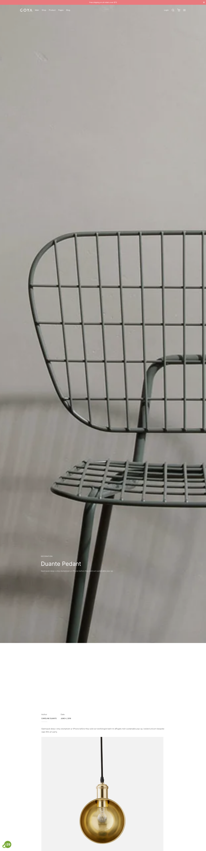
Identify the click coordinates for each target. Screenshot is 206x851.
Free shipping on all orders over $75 (103, 2)
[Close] (204, 2)
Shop (44, 10)
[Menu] (184, 10)
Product (52, 10)
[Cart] (178, 10)
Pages (61, 10)
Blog (68, 10)
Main (37, 10)
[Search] (173, 10)
